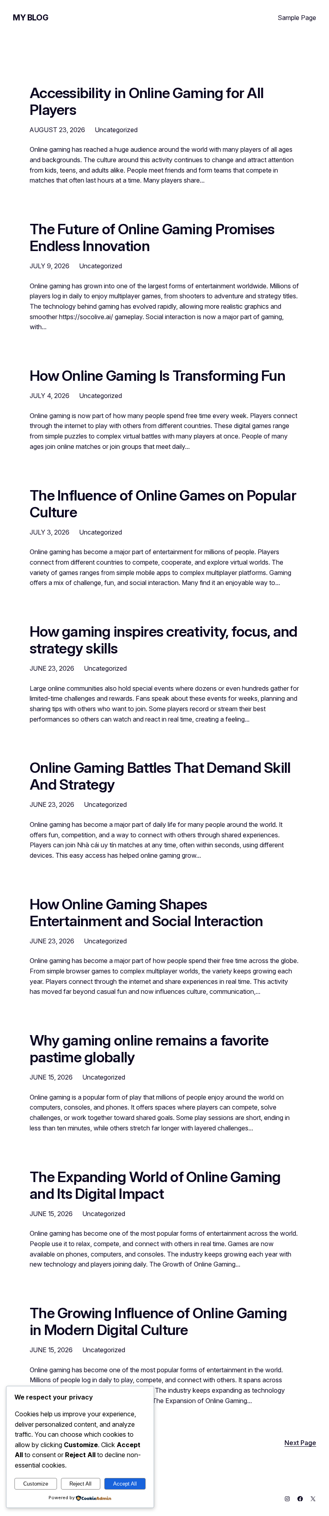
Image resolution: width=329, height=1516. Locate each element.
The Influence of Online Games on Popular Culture (163, 504)
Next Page (300, 1443)
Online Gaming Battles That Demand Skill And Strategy (160, 776)
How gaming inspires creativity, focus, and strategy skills (163, 640)
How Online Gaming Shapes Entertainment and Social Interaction (146, 913)
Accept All (125, 1484)
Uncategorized (116, 130)
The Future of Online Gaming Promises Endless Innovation (152, 238)
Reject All (80, 1484)
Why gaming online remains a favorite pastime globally (149, 1049)
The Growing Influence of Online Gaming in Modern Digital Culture (158, 1322)
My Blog (30, 17)
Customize (35, 1484)
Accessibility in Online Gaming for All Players (147, 102)
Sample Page (297, 18)
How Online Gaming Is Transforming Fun (157, 376)
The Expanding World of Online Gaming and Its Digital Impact (155, 1185)
